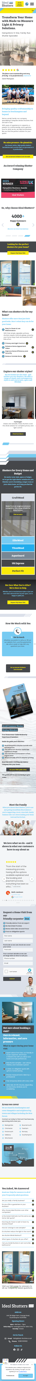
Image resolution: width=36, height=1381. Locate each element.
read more (22, 75)
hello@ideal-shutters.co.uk (22, 1336)
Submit (12, 977)
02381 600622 (22, 1339)
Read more (15, 887)
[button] (33, 225)
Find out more (18, 514)
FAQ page (14, 1284)
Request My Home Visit (18, 253)
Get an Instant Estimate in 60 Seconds (18, 156)
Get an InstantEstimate (19, 4)
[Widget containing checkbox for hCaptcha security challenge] (18, 969)
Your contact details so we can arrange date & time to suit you (15, 952)
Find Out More (18, 434)
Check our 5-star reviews (18, 232)
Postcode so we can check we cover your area (17, 944)
